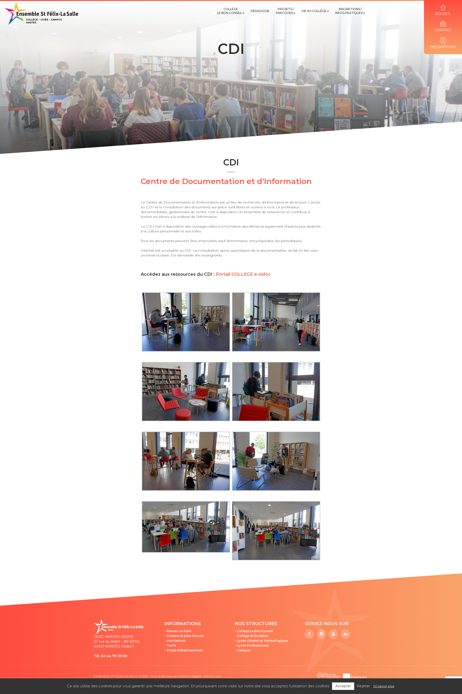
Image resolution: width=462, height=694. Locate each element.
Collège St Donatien (252, 636)
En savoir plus (383, 686)
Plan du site (212, 676)
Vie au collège (314, 11)
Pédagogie (260, 11)
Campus (243, 650)
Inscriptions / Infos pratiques (349, 11)
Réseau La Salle (179, 631)
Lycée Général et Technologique (262, 640)
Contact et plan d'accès (185, 636)
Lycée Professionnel (253, 645)
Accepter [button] (343, 686)
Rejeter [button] (363, 686)
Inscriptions (176, 640)
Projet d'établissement (184, 650)
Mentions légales (190, 676)
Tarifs (171, 645)
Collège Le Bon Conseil (229, 11)
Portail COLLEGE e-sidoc (243, 274)
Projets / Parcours (285, 11)
